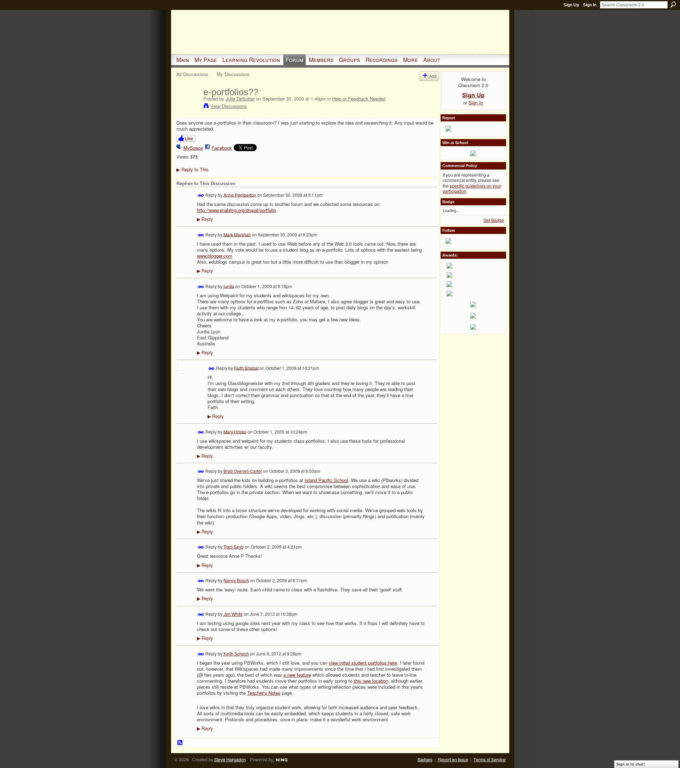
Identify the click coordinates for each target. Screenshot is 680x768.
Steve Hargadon (230, 759)
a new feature (297, 674)
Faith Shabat (246, 368)
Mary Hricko (234, 431)
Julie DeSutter (240, 98)
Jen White (233, 614)
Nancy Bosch (236, 580)
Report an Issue (453, 759)
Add (433, 76)
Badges (425, 759)
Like (189, 138)
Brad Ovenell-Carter (242, 471)
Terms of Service (490, 759)
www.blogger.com (214, 255)
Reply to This (192, 169)
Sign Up (571, 4)
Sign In (589, 4)
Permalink (201, 195)
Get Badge (493, 220)
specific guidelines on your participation (472, 188)
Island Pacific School (326, 480)
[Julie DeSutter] (187, 107)
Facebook (222, 147)
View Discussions (228, 106)
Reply (205, 219)
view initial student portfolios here (363, 662)
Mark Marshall (237, 234)
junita (228, 286)
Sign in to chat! (630, 764)
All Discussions (192, 74)
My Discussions (233, 74)
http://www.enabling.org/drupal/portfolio (236, 210)
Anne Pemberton (239, 194)
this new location (371, 680)
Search (673, 4)
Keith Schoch (236, 653)
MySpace (193, 147)
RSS (180, 743)
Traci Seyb (233, 547)
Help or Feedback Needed (358, 98)
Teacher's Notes (263, 692)
